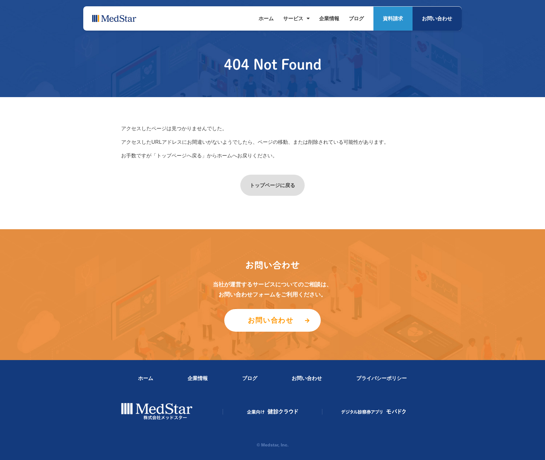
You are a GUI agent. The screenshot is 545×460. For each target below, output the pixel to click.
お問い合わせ (437, 18)
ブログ (356, 18)
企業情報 (329, 18)
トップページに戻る (272, 185)
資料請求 (393, 18)
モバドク (374, 411)
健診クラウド (272, 411)
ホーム (266, 18)
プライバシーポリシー (381, 378)
